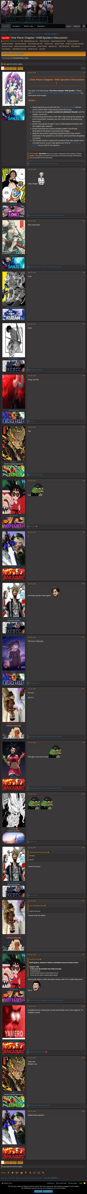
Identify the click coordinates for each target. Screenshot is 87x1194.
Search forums (15, 30)
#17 (83, 955)
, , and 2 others (47, 215)
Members (41, 26)
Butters (13, 777)
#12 (83, 689)
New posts (4, 30)
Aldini (13, 672)
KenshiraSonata (13, 307)
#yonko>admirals (20, 44)
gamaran (14, 515)
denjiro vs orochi (7, 46)
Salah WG (14, 255)
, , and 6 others (45, 164)
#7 (84, 427)
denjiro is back (59, 44)
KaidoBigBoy (13, 410)
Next (20, 68)
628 (14, 68)
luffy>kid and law (64, 46)
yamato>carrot (32, 49)
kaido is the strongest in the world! (25, 46)
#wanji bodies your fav (58, 41)
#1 (84, 73)
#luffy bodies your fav (31, 41)
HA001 (13, 462)
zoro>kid (42, 49)
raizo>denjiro (6, 49)
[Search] (84, 26)
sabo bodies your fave (19, 49)
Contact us (50, 1183)
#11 (83, 637)
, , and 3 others (46, 267)
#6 (84, 376)
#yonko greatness (7, 44)
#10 (83, 584)
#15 (83, 848)
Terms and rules (61, 1183)
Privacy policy (72, 1183)
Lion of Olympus (14, 618)
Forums (6, 26)
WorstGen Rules (67, 107)
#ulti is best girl (44, 41)
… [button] (10, 68)
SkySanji (13, 204)
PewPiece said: (34, 959)
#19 (83, 1058)
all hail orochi (49, 44)
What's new (28, 26)
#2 (84, 169)
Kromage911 (13, 359)
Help (80, 1183)
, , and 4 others (46, 788)
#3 (84, 221)
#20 (83, 1111)
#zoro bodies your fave (35, 44)
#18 (83, 1006)
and (36, 370)
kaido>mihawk (42, 46)
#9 (84, 532)
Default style (7, 1183)
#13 (83, 742)
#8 (84, 481)
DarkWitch (6, 41)
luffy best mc (53, 46)
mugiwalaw (14, 1041)
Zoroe (13, 567)
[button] (21, 26)
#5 (84, 324)
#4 (84, 272)
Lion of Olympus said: (36, 906)
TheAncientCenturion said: (38, 852)
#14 (83, 794)
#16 (83, 901)
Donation (16, 26)
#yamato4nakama (73, 41)
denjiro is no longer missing (74, 44)
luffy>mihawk (75, 46)
